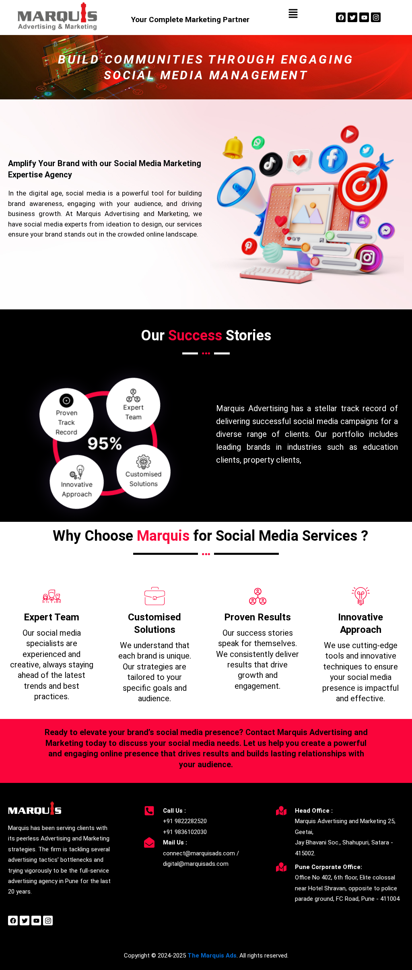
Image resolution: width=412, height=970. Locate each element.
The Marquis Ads (212, 955)
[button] (293, 14)
